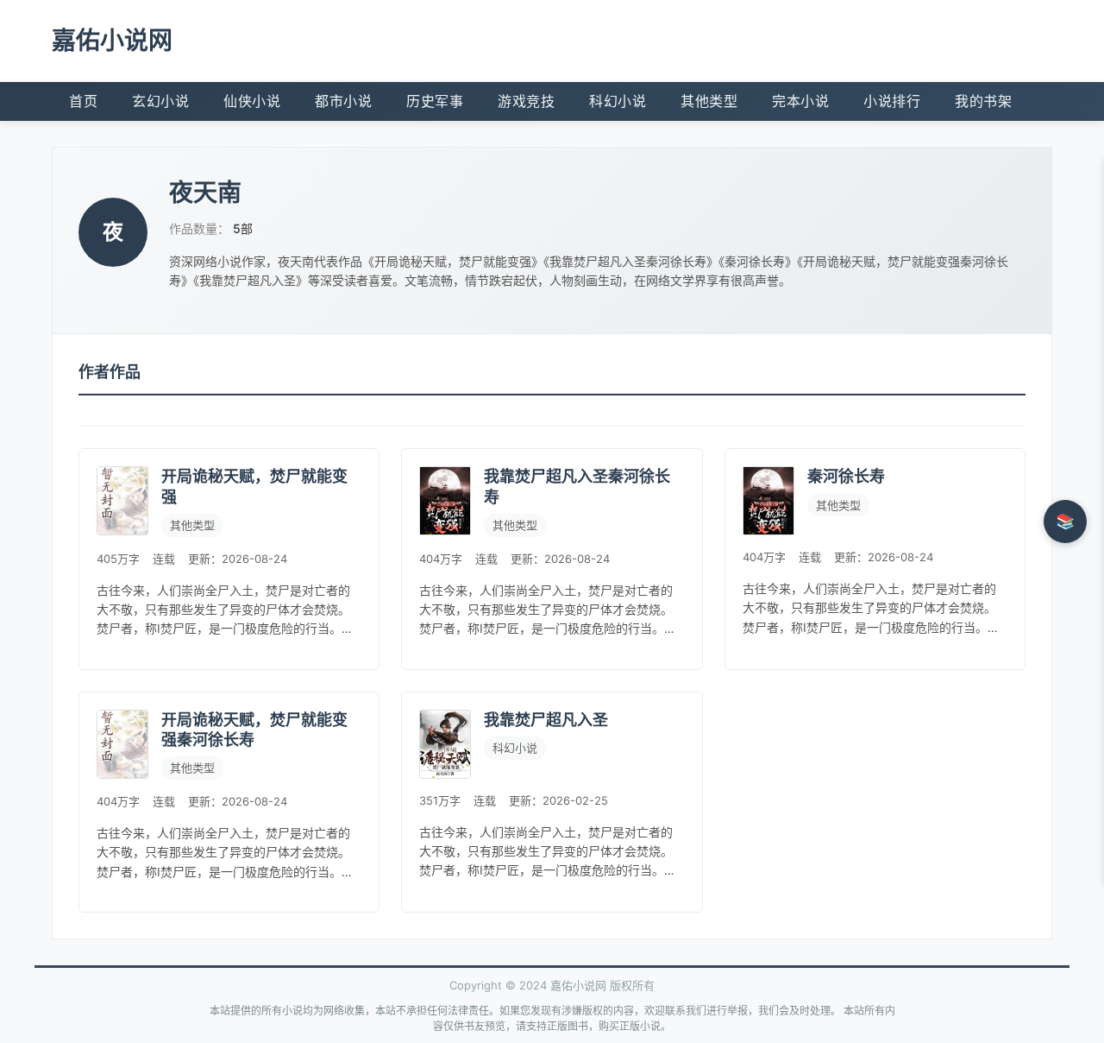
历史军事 (434, 101)
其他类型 (709, 101)
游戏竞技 (526, 101)
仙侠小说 (251, 101)
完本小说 (800, 101)
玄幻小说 (160, 101)
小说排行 (891, 101)
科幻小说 (617, 101)
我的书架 (983, 101)
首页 (83, 101)
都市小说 (343, 101)
